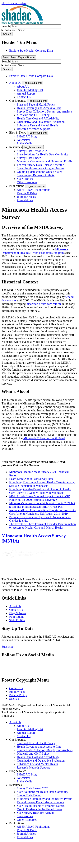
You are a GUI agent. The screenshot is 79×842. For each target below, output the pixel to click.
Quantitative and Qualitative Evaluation (41, 122)
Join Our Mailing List (30, 90)
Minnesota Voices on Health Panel (44, 438)
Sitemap (14, 698)
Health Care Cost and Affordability (38, 118)
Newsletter (23, 140)
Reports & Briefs (27, 193)
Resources (15, 147)
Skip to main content (14, 3)
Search (6, 26)
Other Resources (27, 182)
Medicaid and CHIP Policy (33, 115)
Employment (17, 691)
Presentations (25, 200)
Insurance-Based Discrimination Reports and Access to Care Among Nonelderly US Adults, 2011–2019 (42, 511)
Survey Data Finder (29, 158)
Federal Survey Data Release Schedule (40, 164)
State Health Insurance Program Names (40, 168)
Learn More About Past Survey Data (31, 478)
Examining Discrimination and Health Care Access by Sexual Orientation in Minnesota (42, 484)
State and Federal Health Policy (36, 104)
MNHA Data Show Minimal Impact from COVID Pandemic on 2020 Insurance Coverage (39, 498)
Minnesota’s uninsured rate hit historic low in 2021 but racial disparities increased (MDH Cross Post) (42, 505)
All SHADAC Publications (33, 189)
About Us (15, 82)
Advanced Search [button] (15, 30)
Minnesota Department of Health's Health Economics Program (35, 251)
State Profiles (25, 178)
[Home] (22, 22)
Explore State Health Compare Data (31, 50)
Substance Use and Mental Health (37, 125)
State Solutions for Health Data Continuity (42, 154)
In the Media (24, 143)
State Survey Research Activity (35, 175)
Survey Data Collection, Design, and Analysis (44, 111)
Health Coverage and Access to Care (39, 108)
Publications (17, 186)
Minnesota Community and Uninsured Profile (44, 161)
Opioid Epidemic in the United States (39, 171)
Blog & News (18, 132)
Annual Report (26, 93)
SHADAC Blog (27, 136)
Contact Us (23, 97)
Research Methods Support (33, 129)
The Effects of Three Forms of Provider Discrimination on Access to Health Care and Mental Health (42, 525)
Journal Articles (26, 196)
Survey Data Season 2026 (32, 151)
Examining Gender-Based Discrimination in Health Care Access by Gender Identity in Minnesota (40, 491)
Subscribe (7, 646)
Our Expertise (18, 100)
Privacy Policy (18, 695)
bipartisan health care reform (43, 303)
